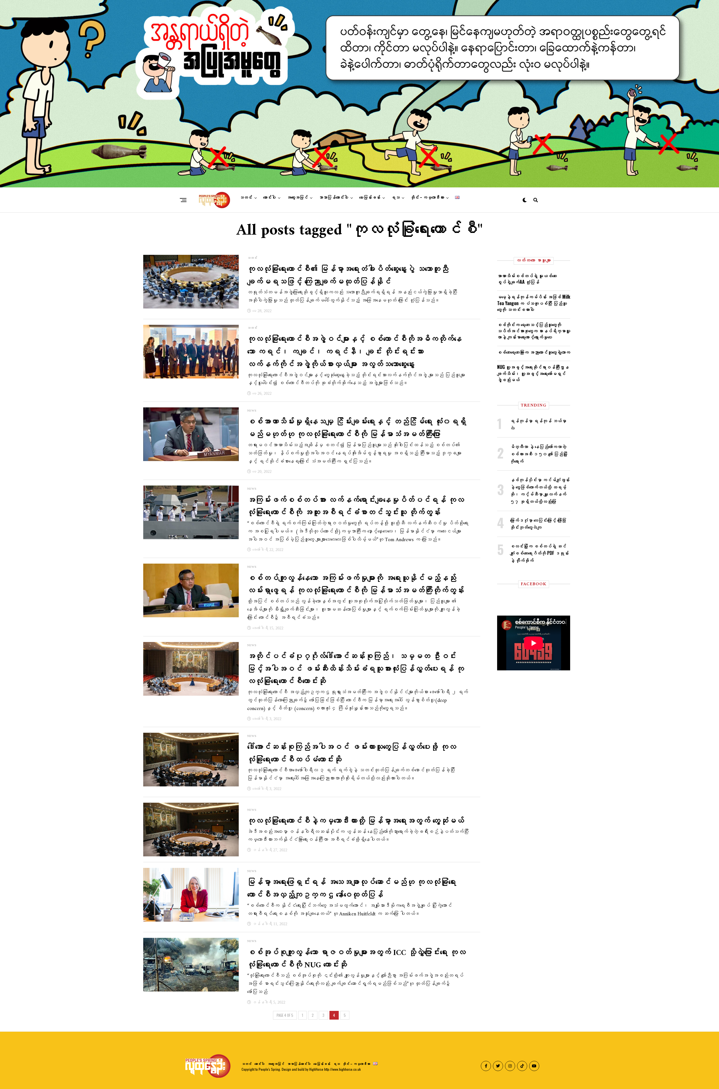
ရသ (395, 197)
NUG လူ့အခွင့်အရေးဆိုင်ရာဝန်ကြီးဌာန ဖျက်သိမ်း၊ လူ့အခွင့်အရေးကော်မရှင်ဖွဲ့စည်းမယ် (533, 373)
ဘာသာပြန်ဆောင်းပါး (333, 197)
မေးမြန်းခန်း (369, 197)
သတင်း (246, 197)
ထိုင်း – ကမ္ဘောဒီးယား (427, 197)
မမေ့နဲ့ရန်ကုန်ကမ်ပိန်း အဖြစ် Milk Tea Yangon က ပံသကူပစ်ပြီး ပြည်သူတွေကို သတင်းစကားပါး (533, 303)
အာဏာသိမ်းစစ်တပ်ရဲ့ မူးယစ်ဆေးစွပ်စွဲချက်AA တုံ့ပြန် (527, 278)
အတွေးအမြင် (297, 197)
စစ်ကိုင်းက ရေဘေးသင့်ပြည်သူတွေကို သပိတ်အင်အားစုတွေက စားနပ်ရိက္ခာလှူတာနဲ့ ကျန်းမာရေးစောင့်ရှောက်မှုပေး (533, 331)
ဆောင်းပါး (269, 197)
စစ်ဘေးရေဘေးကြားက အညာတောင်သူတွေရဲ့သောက (533, 352)
